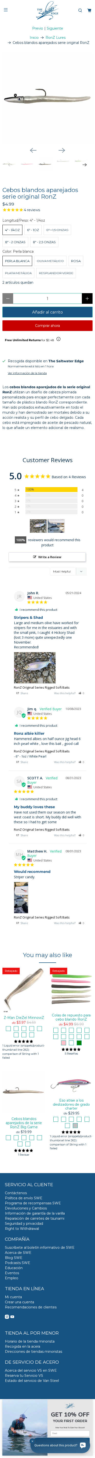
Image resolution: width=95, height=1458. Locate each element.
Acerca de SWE (18, 1252)
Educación (14, 1268)
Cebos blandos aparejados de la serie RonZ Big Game (24, 1123)
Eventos (12, 1273)
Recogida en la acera (22, 1346)
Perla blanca (17, 261)
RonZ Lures (56, 37)
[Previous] (33, 150)
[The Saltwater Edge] (47, 10)
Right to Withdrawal (22, 1228)
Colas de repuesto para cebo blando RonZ (71, 1017)
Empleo (11, 1278)
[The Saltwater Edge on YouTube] (12, 1317)
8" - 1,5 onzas (57, 230)
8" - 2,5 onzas (44, 242)
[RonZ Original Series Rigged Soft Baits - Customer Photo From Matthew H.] (56, 526)
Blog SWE (13, 1258)
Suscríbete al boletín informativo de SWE (40, 1247)
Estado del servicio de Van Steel (32, 1380)
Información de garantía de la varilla (35, 1213)
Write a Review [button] (49, 557)
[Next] (62, 150)
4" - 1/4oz (12, 230)
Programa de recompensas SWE (33, 1203)
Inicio (34, 37)
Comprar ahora (47, 325)
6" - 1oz (33, 230)
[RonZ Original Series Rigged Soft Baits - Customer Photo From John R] (38, 526)
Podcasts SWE (17, 1263)
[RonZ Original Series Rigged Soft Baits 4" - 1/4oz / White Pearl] (47, 98)
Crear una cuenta (19, 1302)
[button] (81, 693)
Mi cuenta (13, 1297)
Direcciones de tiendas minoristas (33, 1351)
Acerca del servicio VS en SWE (31, 1370)
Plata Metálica (18, 273)
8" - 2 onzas (15, 242)
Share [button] (24, 693)
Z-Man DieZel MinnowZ (24, 1017)
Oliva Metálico (50, 261)
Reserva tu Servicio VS (24, 1375)
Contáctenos (16, 1193)
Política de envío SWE (23, 1198)
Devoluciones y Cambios (26, 1208)
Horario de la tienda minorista (30, 1341)
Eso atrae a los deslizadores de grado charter (71, 1104)
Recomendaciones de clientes (31, 1307)
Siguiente (55, 28)
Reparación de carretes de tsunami (34, 1218)
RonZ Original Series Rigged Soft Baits (42, 687)
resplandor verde (56, 273)
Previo (37, 28)
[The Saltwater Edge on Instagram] (7, 1317)
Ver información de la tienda (27, 373)
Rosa (76, 261)
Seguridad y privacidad (24, 1223)
